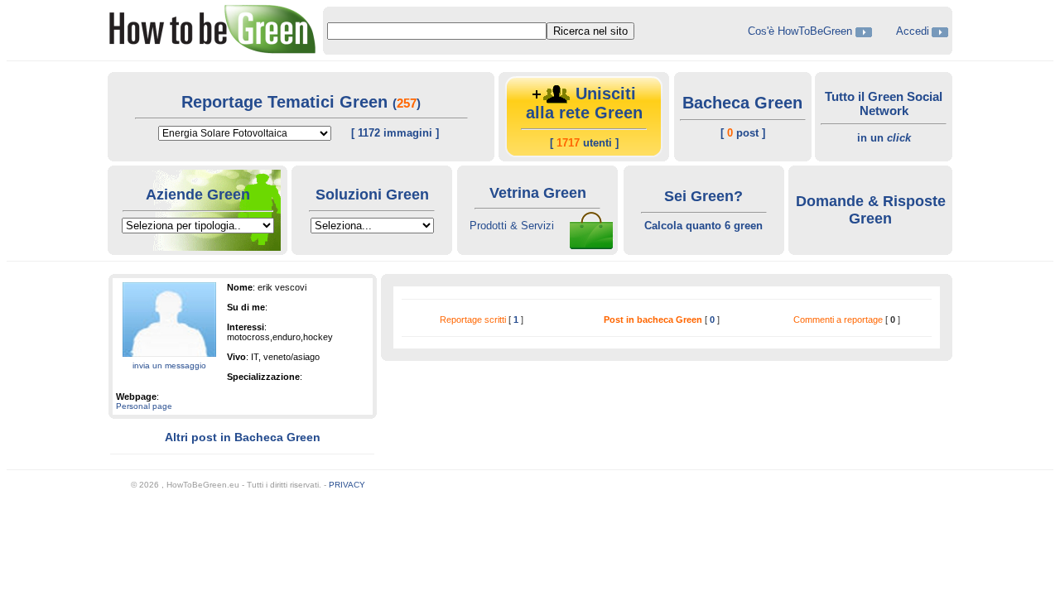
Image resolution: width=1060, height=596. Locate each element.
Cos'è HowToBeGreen (801, 31)
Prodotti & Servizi (512, 225)
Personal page (144, 406)
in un (884, 138)
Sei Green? (703, 196)
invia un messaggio (169, 365)
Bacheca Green (742, 103)
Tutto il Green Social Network (883, 103)
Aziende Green (198, 194)
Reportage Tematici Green (287, 102)
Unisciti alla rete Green (584, 103)
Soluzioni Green (372, 194)
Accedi (912, 31)
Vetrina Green (537, 193)
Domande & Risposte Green (871, 210)
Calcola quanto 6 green (703, 225)
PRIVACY (347, 484)
